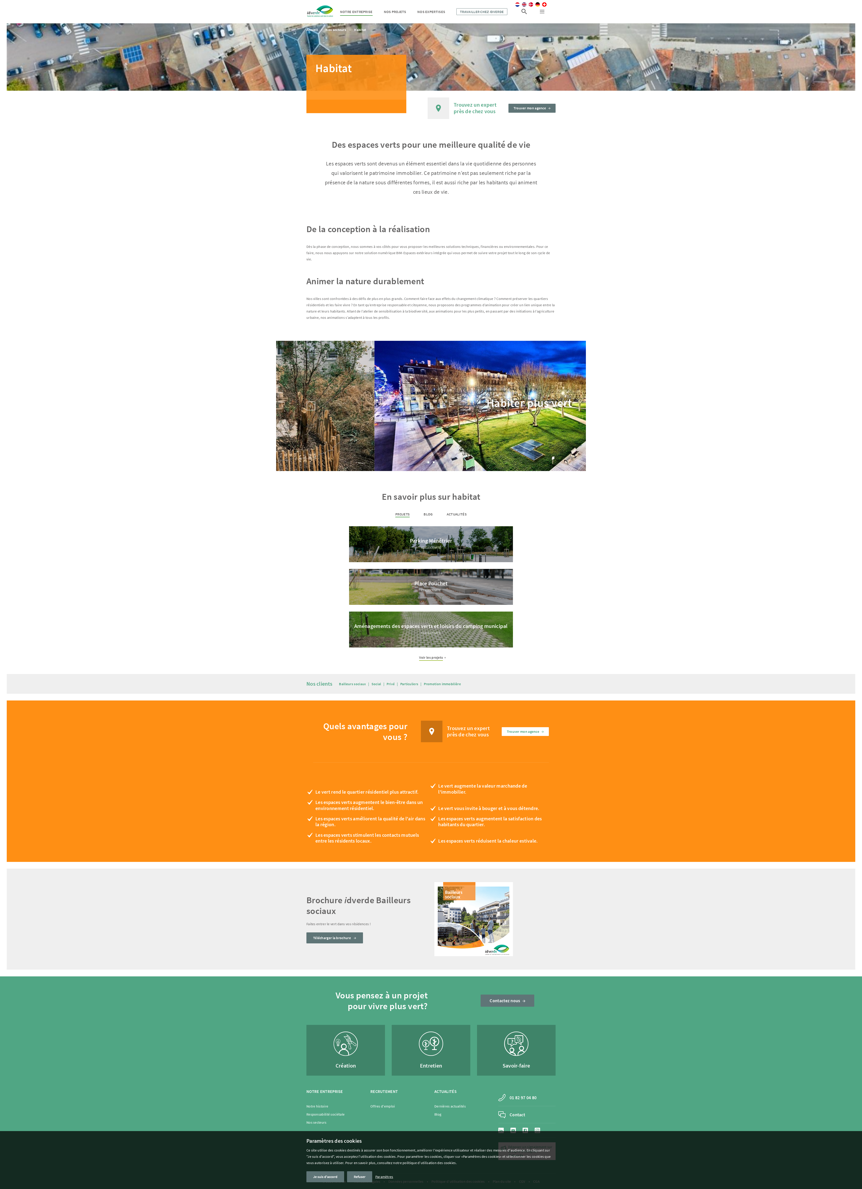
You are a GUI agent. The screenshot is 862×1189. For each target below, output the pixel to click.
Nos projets (395, 11)
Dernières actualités (450, 1106)
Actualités (457, 514)
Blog (428, 514)
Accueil (312, 29)
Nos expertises (431, 11)
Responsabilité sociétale (325, 1114)
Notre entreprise (356, 11)
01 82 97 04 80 (523, 1097)
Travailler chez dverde (482, 11)
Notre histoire (317, 1106)
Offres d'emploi (382, 1106)
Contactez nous (505, 1000)
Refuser (359, 1176)
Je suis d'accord (325, 1176)
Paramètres (384, 1176)
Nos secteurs (335, 29)
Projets (402, 514)
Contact (517, 1114)
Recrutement (384, 1091)
